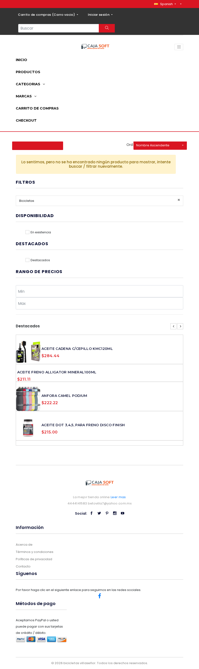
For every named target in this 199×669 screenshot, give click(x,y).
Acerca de (24, 544)
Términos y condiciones (34, 552)
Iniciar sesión (99, 14)
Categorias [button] (28, 84)
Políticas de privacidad (34, 559)
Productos (28, 72)
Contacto (23, 566)
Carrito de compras (37, 108)
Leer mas (118, 497)
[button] (164, 4)
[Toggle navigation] (178, 47)
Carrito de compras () (47, 14)
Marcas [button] (24, 96)
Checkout (26, 120)
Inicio (21, 60)
